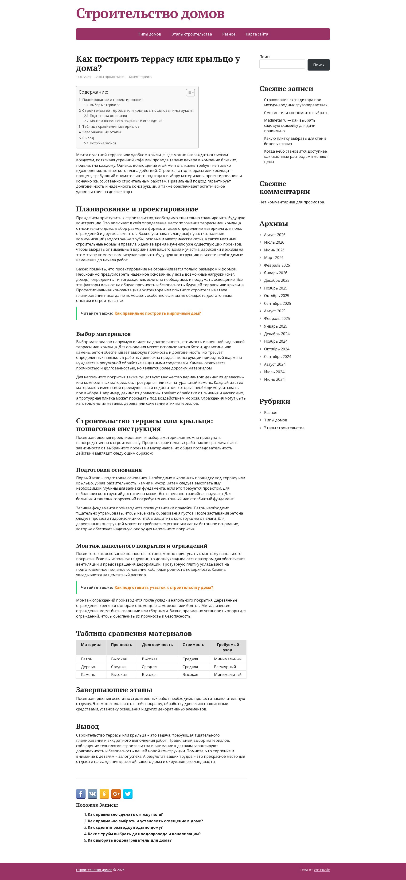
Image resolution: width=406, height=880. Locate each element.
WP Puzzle (322, 870)
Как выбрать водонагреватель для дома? (130, 840)
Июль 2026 (274, 242)
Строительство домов (150, 13)
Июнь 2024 (274, 379)
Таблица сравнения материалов (111, 126)
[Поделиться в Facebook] (81, 794)
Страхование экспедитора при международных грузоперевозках (295, 102)
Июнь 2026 (274, 250)
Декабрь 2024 (276, 333)
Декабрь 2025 (276, 280)
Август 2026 (274, 234)
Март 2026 (274, 257)
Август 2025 (274, 310)
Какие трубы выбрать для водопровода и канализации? (144, 833)
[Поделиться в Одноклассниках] (104, 794)
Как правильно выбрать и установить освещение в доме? (145, 821)
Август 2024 (274, 364)
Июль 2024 (274, 371)
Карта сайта (257, 34)
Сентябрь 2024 (277, 356)
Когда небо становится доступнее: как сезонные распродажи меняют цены (296, 156)
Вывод (88, 137)
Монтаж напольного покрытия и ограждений (126, 121)
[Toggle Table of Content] (188, 93)
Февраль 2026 (277, 265)
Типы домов (149, 34)
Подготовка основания (108, 115)
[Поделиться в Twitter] (128, 794)
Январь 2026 (275, 272)
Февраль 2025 (277, 318)
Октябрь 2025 (276, 295)
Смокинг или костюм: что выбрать (296, 112)
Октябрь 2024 (276, 349)
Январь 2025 (275, 326)
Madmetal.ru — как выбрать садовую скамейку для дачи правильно (290, 125)
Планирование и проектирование (113, 99)
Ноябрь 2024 (275, 341)
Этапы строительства (192, 34)
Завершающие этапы (101, 132)
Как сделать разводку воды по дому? (125, 827)
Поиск (265, 56)
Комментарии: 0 (140, 77)
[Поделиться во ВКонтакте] (92, 794)
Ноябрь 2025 (275, 288)
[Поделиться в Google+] (116, 794)
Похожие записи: (103, 143)
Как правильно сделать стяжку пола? (125, 814)
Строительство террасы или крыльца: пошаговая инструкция (138, 110)
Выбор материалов (105, 105)
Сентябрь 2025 (277, 303)
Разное (228, 34)
